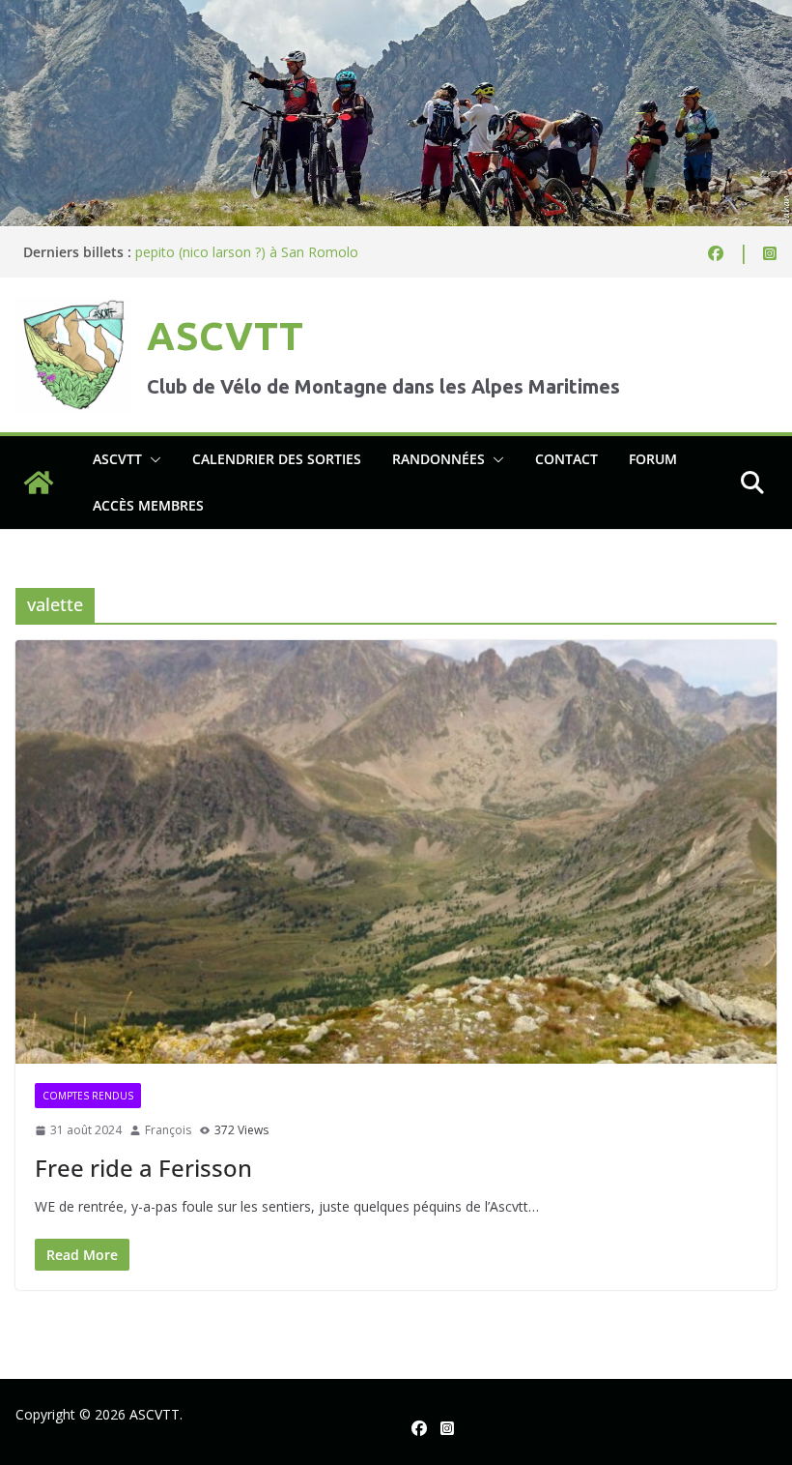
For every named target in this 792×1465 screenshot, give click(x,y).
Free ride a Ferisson (143, 1168)
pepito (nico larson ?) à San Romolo (246, 262)
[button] (151, 459)
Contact (566, 459)
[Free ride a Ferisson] (396, 852)
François (168, 1130)
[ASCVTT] (396, 13)
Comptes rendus (87, 1095)
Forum (653, 459)
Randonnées (438, 459)
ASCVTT (225, 336)
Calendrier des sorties (276, 459)
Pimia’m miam (179, 243)
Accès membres (148, 505)
